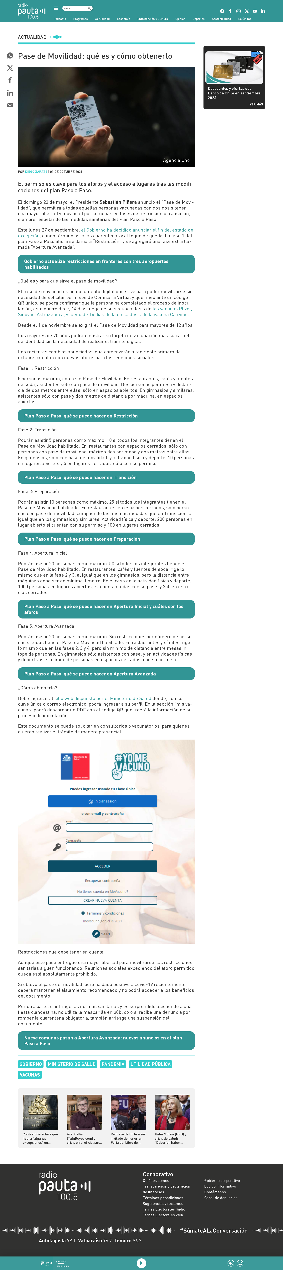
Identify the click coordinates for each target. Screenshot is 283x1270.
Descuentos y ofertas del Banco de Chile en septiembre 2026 (234, 93)
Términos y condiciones (163, 1197)
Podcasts (60, 18)
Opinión (180, 18)
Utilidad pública (151, 1064)
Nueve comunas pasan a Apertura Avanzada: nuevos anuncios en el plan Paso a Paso (103, 1040)
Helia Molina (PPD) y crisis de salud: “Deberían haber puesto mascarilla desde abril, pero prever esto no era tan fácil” (172, 1138)
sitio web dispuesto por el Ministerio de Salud (102, 698)
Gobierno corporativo (222, 1180)
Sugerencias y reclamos (163, 1203)
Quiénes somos (156, 1180)
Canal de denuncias (220, 1197)
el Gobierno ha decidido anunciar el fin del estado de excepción (105, 232)
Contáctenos (215, 1191)
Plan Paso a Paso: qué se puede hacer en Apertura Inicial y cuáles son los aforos (103, 609)
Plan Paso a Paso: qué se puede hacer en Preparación (82, 539)
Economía (123, 18)
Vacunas (30, 1074)
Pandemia (113, 1064)
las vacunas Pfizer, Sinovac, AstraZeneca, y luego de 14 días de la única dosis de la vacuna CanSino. (105, 311)
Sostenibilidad (221, 18)
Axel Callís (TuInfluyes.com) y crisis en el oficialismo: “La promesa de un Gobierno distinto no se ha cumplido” (84, 1138)
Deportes (199, 18)
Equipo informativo (220, 1186)
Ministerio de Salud (72, 1064)
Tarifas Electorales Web (163, 1214)
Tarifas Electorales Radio (164, 1209)
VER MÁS (256, 104)
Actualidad (102, 18)
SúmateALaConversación (214, 1230)
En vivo (61, 1262)
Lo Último (244, 18)
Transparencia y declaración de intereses (166, 1189)
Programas (80, 18)
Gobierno (31, 1064)
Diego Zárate (36, 171)
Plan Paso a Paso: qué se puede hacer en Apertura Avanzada (90, 673)
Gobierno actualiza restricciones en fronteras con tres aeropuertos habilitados (96, 264)
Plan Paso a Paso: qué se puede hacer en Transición (80, 477)
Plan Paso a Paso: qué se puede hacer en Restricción (81, 415)
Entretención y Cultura (152, 18)
